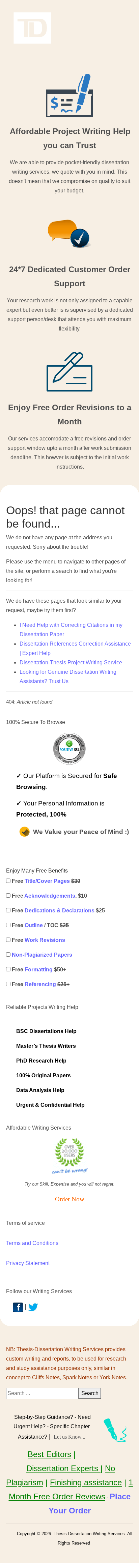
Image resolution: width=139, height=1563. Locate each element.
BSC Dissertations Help (46, 1031)
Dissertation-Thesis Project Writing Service (71, 662)
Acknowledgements (49, 896)
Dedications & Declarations (59, 910)
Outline (34, 925)
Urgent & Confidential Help (50, 1105)
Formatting (39, 969)
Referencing (40, 984)
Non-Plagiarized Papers (42, 955)
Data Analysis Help (40, 1090)
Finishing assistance (86, 1482)
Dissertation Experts (63, 1468)
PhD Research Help (41, 1061)
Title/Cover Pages (47, 881)
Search (90, 1393)
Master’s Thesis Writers (46, 1046)
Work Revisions (45, 940)
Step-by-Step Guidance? (43, 1417)
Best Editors (49, 1454)
